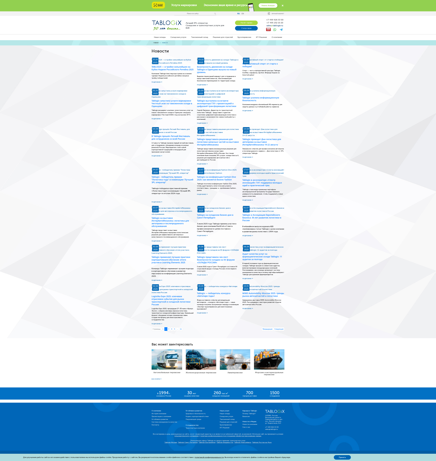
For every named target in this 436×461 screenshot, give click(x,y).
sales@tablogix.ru (271, 429)
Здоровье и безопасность (196, 414)
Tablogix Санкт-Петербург (188, 442)
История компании (159, 414)
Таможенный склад (199, 37)
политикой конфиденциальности (209, 457)
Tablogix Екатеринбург (207, 442)
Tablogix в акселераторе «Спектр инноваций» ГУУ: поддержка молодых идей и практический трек (262, 183)
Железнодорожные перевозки (201, 372)
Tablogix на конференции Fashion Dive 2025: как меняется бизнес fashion (216, 178)
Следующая (278, 329)
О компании (277, 37)
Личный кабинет (278, 13)
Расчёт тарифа (246, 23)
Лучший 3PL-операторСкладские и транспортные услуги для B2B (205, 25)
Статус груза (246, 28)
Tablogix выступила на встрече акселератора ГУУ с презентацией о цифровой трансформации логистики (216, 103)
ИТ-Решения (261, 37)
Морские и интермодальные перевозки (269, 373)
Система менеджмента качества (164, 422)
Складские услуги (178, 37)
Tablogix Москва (170, 442)
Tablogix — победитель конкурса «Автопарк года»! (213, 294)
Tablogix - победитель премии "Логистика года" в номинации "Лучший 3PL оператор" (172, 180)
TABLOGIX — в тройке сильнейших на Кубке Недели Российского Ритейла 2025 (172, 68)
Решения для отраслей (223, 37)
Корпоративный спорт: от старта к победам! (260, 65)
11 (181, 329)
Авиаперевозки (235, 372)
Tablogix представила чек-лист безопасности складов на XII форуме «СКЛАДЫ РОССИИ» (216, 260)
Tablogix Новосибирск (242, 442)
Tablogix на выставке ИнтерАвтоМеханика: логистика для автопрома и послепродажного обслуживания (170, 222)
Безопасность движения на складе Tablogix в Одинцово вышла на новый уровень (216, 69)
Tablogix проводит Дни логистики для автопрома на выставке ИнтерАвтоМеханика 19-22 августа (261, 142)
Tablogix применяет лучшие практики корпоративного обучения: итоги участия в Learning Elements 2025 (171, 260)
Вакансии (246, 416)
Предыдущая (267, 329)
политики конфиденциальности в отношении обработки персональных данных (230, 436)
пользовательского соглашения (186, 436)
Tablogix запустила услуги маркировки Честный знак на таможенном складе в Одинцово (172, 103)
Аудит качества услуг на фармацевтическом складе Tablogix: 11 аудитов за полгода (262, 256)
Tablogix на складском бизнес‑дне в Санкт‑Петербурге (215, 216)
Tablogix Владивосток (224, 442)
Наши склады (160, 37)
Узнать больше (268, 5)
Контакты (155, 425)
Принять (342, 457)
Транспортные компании (195, 428)
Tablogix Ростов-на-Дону (262, 442)
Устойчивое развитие (160, 419)
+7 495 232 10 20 (274, 23)
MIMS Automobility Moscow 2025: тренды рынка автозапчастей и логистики (263, 294)
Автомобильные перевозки (166, 372)
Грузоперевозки (244, 37)
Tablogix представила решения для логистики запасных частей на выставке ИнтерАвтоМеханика (218, 142)
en (243, 13)
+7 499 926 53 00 (274, 20)
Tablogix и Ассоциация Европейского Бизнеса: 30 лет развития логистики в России (261, 218)
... (177, 329)
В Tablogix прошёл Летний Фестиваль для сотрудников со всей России (171, 137)
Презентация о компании (161, 416)
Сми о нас (246, 427)
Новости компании (249, 424)
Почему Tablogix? (249, 414)
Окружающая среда (193, 419)
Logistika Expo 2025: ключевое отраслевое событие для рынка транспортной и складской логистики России (171, 300)
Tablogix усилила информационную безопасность (260, 99)
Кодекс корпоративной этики (197, 416)
